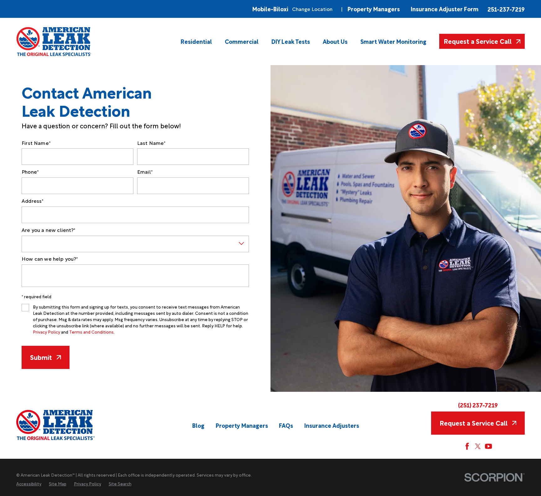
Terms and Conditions (91, 332)
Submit (41, 357)
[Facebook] (467, 446)
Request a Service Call (478, 41)
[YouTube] (488, 446)
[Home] (54, 41)
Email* (145, 172)
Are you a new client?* (49, 230)
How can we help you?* (50, 259)
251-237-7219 (506, 9)
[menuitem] (196, 41)
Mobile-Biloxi (270, 9)
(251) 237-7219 (478, 405)
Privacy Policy (46, 332)
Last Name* (151, 143)
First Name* (36, 143)
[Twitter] (477, 446)
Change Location (312, 9)
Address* (33, 201)
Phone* (30, 172)
